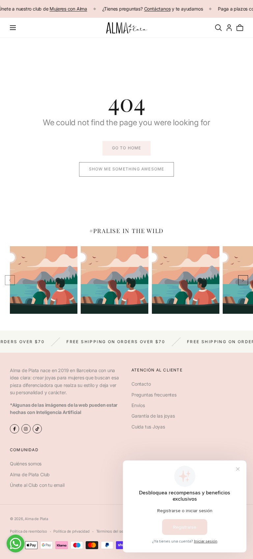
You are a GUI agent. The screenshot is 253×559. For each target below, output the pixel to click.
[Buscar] (218, 27)
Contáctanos (157, 9)
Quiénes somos (26, 464)
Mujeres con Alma (68, 9)
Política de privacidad (71, 531)
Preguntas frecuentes (154, 394)
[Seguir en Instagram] (26, 428)
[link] (126, 148)
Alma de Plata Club (30, 474)
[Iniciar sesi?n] (229, 27)
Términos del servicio (114, 531)
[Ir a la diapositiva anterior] (10, 280)
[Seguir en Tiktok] (37, 428)
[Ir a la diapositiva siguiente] (243, 280)
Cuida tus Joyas (148, 426)
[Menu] (13, 27)
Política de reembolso (28, 531)
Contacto (141, 384)
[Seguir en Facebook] (14, 428)
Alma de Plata (36, 518)
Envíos (138, 405)
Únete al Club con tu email (37, 485)
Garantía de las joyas (153, 416)
